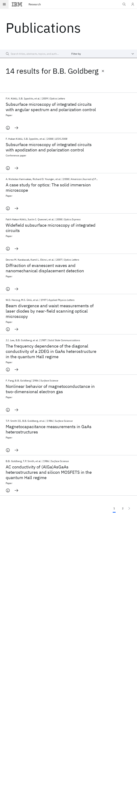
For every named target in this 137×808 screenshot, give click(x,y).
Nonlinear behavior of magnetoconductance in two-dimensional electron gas (50, 389)
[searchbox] (34, 54)
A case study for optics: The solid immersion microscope (48, 187)
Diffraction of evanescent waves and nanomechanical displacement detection (45, 268)
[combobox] (102, 54)
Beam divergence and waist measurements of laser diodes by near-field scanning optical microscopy (50, 311)
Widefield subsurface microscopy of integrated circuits (50, 227)
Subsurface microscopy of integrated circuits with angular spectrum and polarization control (51, 107)
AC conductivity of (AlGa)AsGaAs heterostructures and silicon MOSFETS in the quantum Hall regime (49, 472)
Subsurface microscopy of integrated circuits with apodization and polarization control (49, 147)
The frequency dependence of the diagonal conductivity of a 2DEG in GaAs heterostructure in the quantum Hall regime (51, 351)
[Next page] (129, 508)
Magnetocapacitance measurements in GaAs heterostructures (49, 429)
